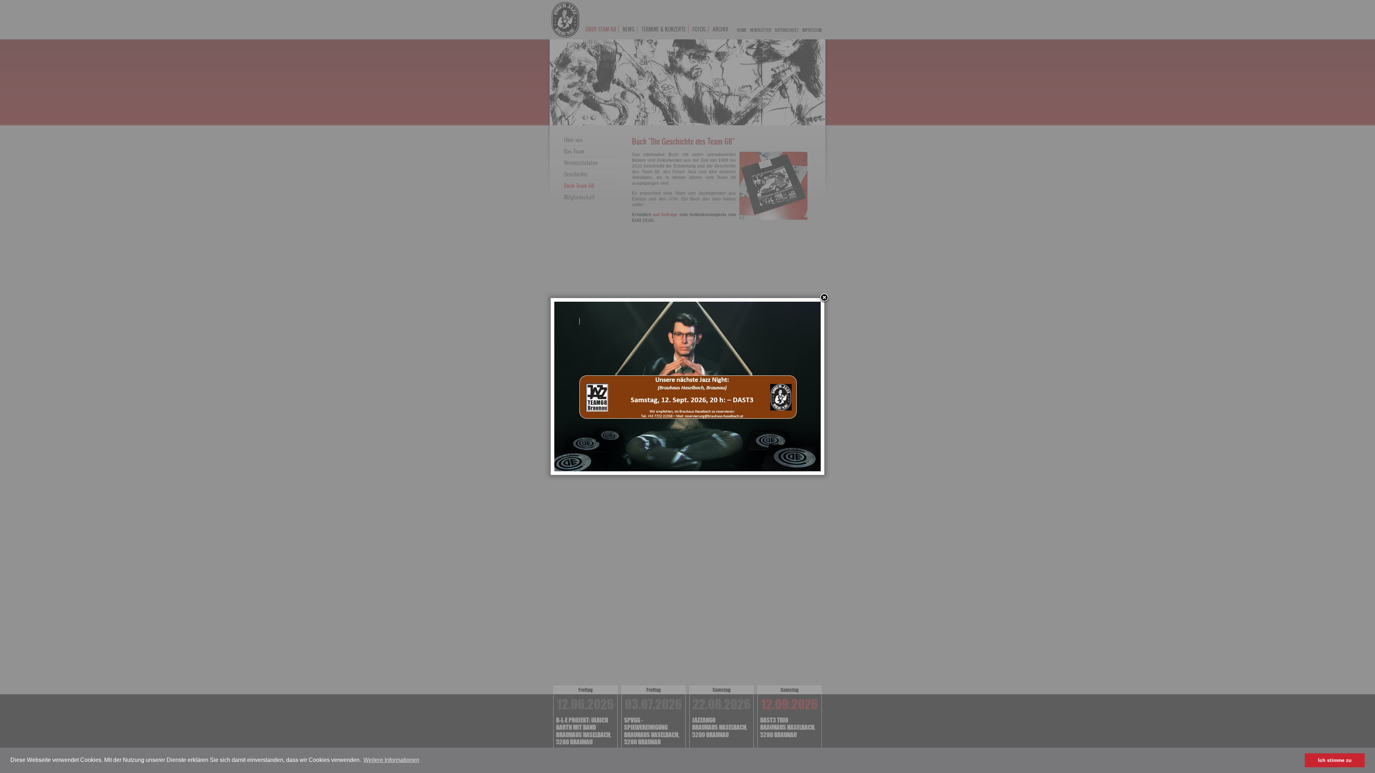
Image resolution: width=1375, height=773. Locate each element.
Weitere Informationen (391, 760)
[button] (423, 761)
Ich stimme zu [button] (1335, 760)
